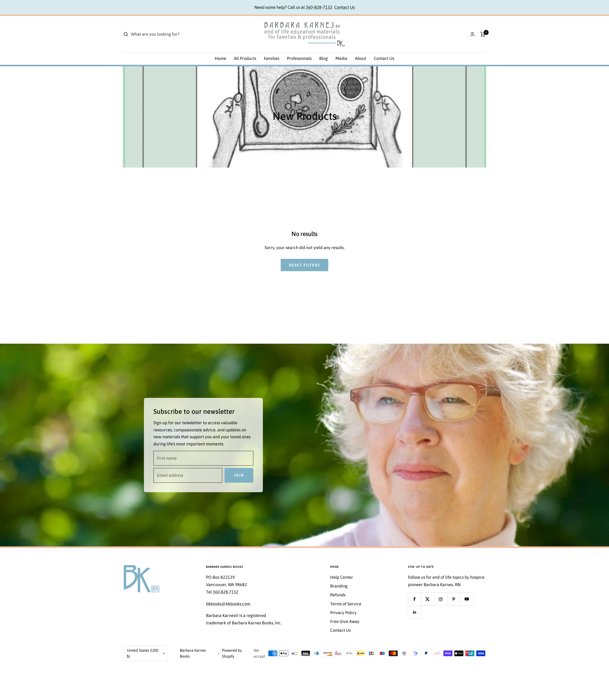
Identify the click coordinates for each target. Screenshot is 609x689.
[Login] (472, 34)
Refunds (337, 594)
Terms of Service (345, 603)
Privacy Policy (343, 612)
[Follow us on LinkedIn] (414, 612)
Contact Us (344, 7)
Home (220, 58)
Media (341, 58)
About (360, 58)
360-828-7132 (319, 7)
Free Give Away (344, 621)
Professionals (299, 58)
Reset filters (304, 265)
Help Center (341, 577)
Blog (323, 58)
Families (271, 58)
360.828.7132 (225, 591)
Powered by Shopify (232, 653)
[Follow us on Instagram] (440, 599)
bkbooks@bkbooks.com (228, 603)
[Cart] (482, 34)
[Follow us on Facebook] (414, 599)
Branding (339, 585)
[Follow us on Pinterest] (453, 599)
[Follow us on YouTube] (466, 599)
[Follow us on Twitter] (427, 599)
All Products (245, 58)
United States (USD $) (142, 653)
